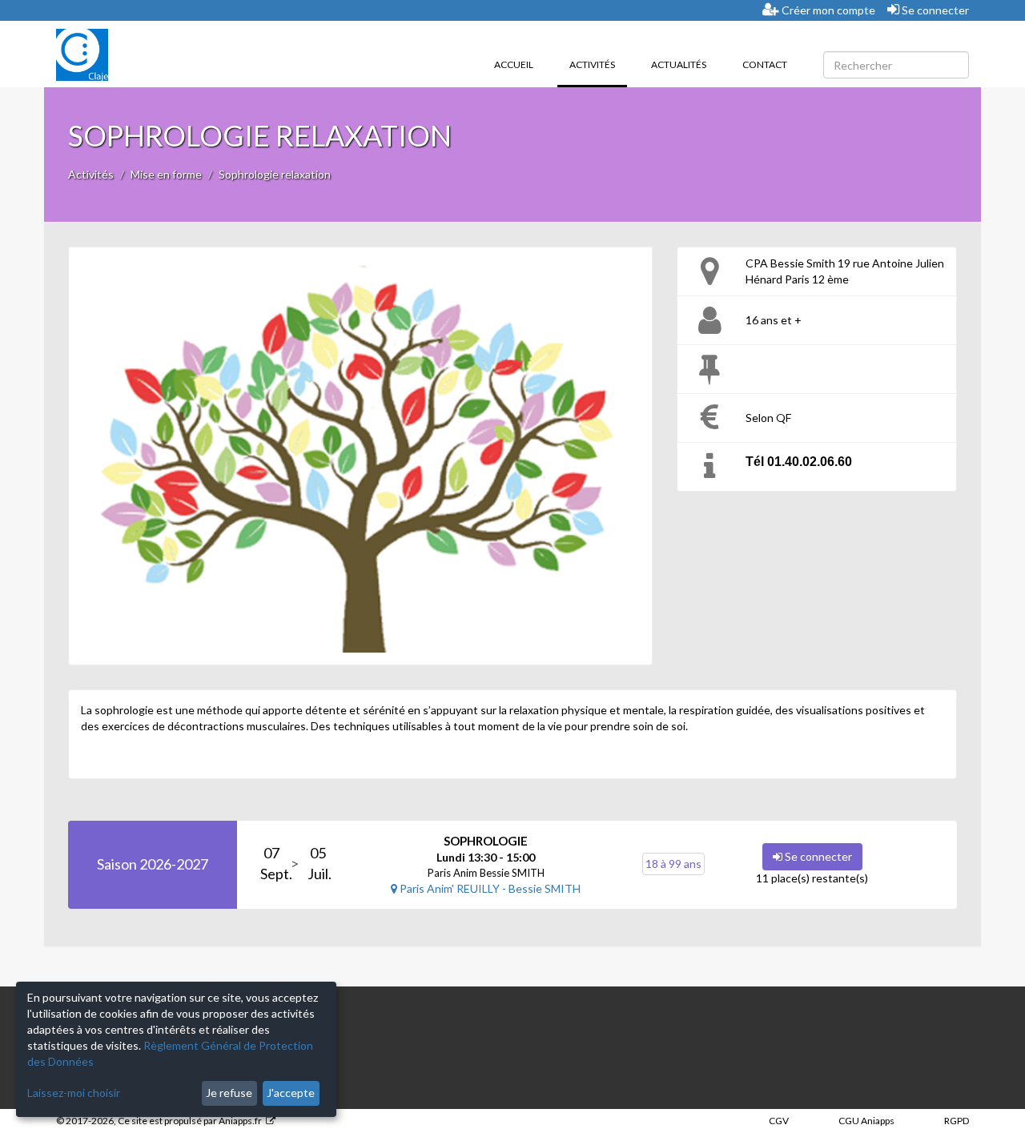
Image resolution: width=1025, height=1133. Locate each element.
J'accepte (291, 1092)
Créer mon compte (827, 10)
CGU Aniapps (866, 1121)
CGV (779, 1121)
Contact (764, 64)
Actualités (678, 64)
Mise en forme (166, 174)
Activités (598, 64)
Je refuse (229, 1092)
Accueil (513, 64)
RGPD (956, 1121)
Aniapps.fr (240, 1121)
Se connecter (934, 10)
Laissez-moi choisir (73, 1092)
